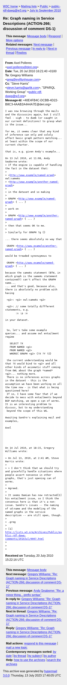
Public (44, 6)
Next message (43, 44)
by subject (35, 655)
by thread (20, 655)
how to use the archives (29, 659)
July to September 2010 (45, 10)
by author (50, 655)
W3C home (10, 6)
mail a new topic (16, 647)
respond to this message (40, 643)
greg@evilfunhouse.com (23, 79)
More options (14, 40)
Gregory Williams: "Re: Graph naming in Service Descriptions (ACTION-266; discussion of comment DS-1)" (33, 603)
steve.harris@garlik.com (23, 87)
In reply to (39, 48)
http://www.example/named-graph (32, 175)
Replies (21, 52)
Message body (37, 36)
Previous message (18, 48)
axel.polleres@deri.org (22, 67)
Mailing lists (29, 6)
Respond (55, 36)
